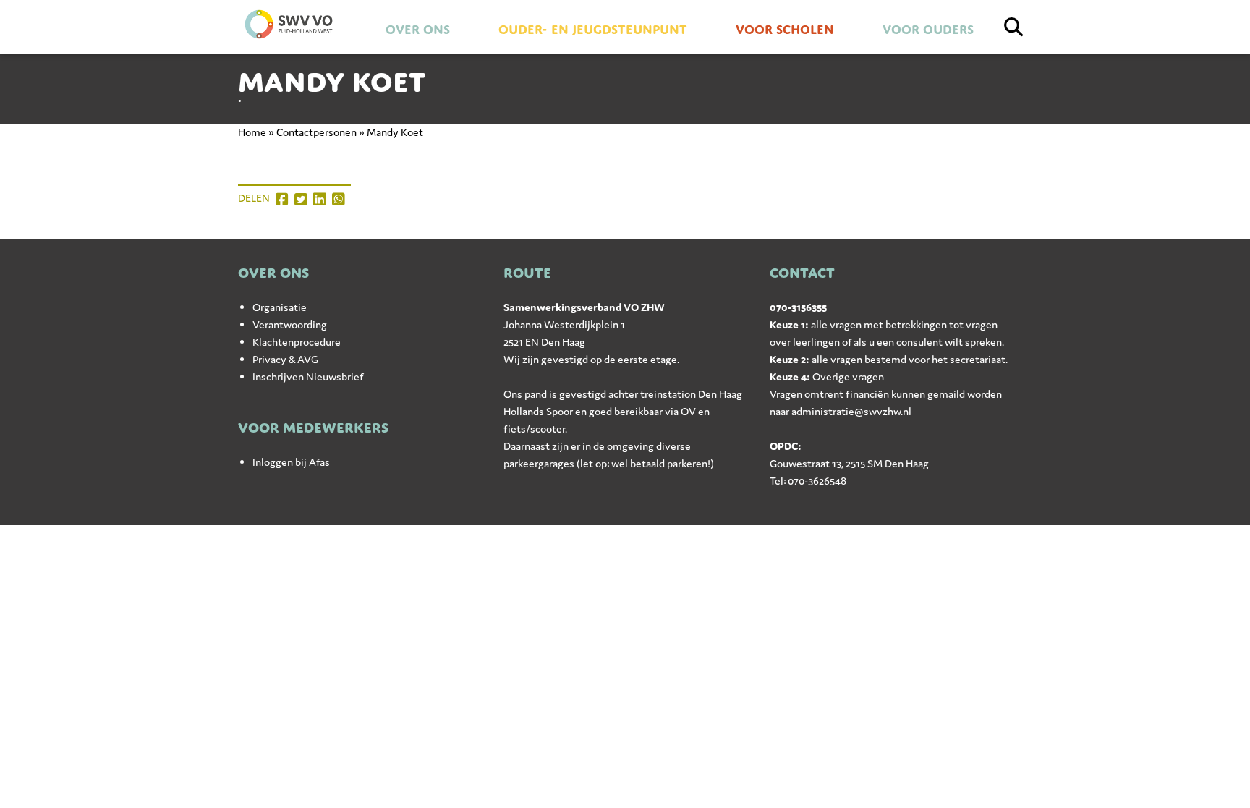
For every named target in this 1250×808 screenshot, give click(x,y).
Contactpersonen (316, 132)
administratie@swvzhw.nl (851, 411)
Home (252, 132)
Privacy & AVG (285, 359)
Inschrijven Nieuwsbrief (307, 376)
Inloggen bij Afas (291, 462)
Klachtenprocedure (296, 342)
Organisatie (279, 307)
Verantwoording (289, 324)
